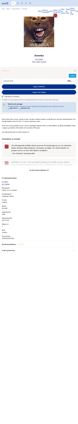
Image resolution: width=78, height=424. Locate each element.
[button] (22, 3)
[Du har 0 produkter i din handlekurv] (30, 3)
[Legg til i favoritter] (74, 71)
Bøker (8, 9)
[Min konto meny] (26, 3)
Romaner (24, 9)
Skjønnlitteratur (16, 9)
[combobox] (13, 3)
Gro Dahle (39, 59)
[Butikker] (18, 3)
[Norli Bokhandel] (5, 3)
